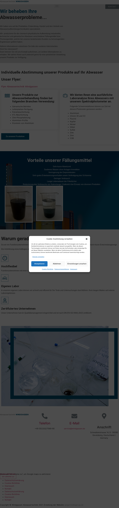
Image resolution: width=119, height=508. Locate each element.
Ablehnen (57, 264)
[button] (86, 239)
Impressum (73, 269)
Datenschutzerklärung (62, 269)
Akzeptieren (39, 264)
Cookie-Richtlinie (47, 269)
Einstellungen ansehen (76, 264)
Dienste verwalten (38, 257)
